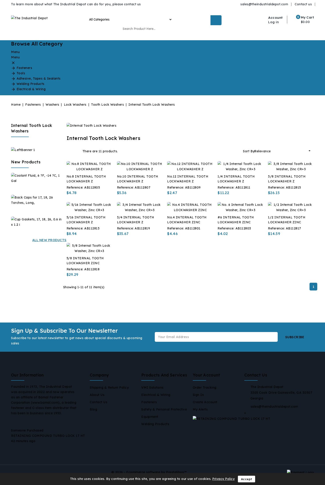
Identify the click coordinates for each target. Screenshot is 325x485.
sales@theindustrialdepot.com (264, 4)
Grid (69, 151)
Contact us (303, 4)
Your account (206, 375)
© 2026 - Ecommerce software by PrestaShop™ (149, 472)
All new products (49, 240)
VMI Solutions (152, 388)
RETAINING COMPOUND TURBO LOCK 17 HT (48, 436)
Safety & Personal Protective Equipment (164, 413)
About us (97, 395)
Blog (93, 409)
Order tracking (204, 388)
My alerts (200, 409)
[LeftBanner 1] (23, 150)
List (76, 151)
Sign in (198, 395)
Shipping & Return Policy (109, 388)
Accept (246, 479)
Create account (205, 402)
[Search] (216, 20)
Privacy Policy (223, 479)
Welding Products (155, 424)
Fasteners (149, 402)
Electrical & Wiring (155, 395)
